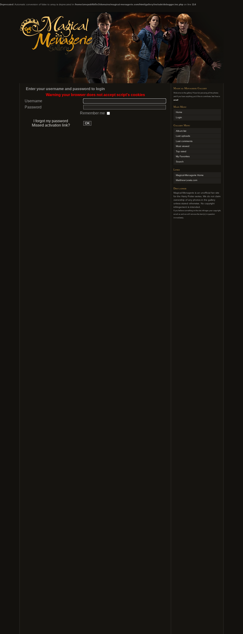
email (175, 100)
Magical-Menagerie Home (190, 175)
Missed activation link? (51, 125)
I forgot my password (50, 121)
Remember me (93, 113)
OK (87, 123)
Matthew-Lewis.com (186, 180)
